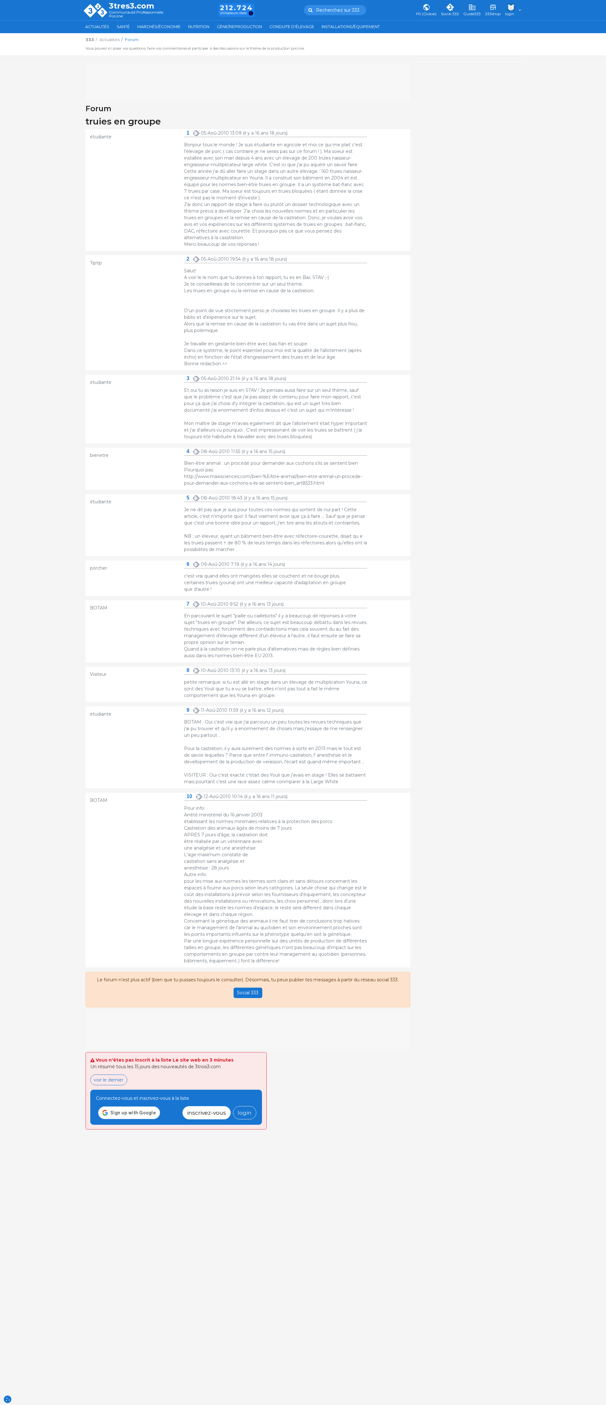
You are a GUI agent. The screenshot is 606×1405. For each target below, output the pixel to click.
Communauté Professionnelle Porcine (136, 14)
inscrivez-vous (206, 1112)
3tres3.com (131, 6)
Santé (123, 26)
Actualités (97, 26)
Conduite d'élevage (292, 26)
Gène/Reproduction (239, 26)
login (245, 1112)
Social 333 (247, 993)
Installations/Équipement (351, 26)
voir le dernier (108, 1080)
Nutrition (198, 26)
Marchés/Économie (159, 26)
